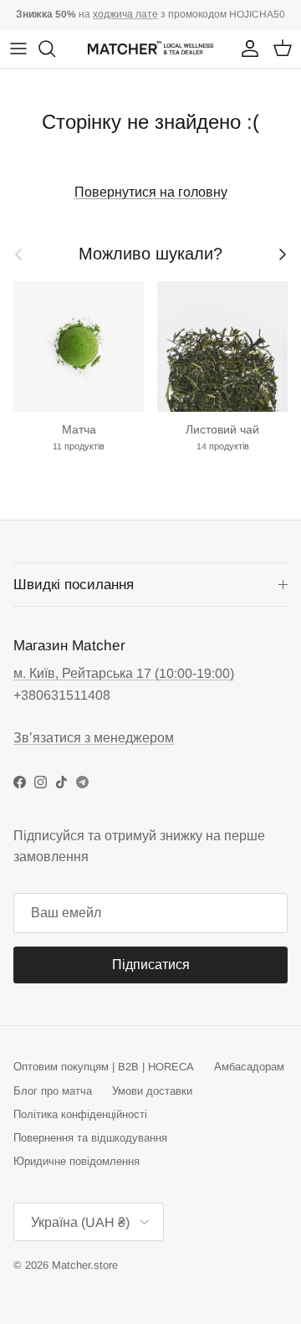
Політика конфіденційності (80, 1114)
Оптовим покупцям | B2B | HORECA (103, 1066)
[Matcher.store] (150, 48)
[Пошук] (55, 48)
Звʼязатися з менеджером (93, 738)
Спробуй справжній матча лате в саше (150, 21)
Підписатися (151, 964)
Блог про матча (52, 1091)
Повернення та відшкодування (90, 1138)
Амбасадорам (249, 1066)
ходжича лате (125, 14)
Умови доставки (152, 1091)
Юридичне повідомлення (76, 1161)
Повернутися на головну (150, 192)
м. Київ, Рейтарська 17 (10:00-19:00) (123, 673)
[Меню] (18, 48)
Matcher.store (85, 1265)
